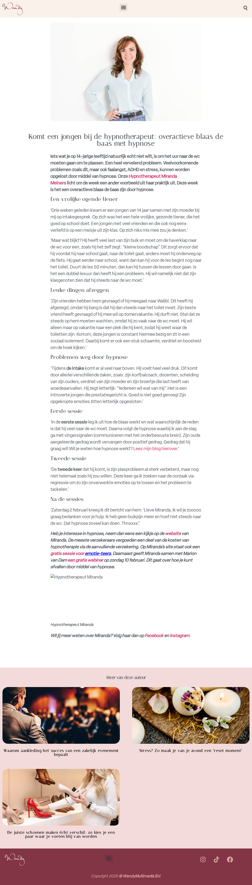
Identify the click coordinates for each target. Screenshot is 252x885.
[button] (123, 7)
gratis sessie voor (67, 553)
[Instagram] (203, 859)
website (173, 533)
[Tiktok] (216, 859)
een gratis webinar (85, 560)
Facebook (154, 635)
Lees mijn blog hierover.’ (156, 448)
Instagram (179, 635)
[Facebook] (230, 859)
